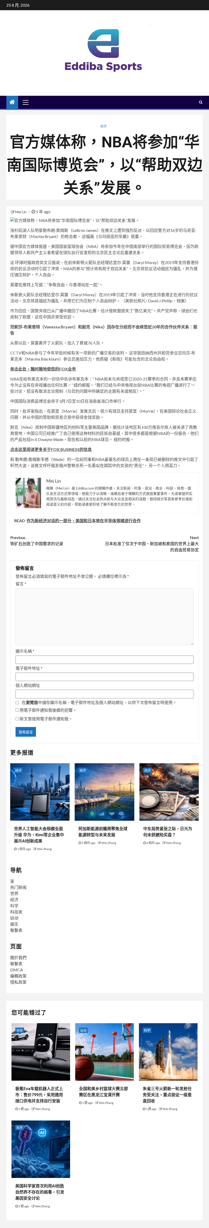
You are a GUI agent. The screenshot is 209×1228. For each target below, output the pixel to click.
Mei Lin (21, 212)
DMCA (16, 969)
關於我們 (18, 957)
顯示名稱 (25, 651)
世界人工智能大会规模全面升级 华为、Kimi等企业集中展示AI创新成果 (39, 834)
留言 (21, 583)
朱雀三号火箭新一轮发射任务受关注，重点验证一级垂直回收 (167, 1094)
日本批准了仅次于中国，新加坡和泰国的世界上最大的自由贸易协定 (152, 543)
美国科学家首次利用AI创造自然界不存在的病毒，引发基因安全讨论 (39, 1192)
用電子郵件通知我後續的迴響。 (48, 710)
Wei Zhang (44, 849)
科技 (20, 1030)
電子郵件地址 (29, 668)
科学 (14, 905)
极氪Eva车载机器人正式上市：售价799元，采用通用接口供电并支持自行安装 (39, 1094)
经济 (103, 126)
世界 (14, 893)
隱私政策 (18, 982)
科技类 (16, 911)
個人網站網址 (28, 685)
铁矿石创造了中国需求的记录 (36, 540)
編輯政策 (18, 975)
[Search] (201, 102)
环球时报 (23, 262)
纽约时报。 (124, 439)
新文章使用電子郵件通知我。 (46, 718)
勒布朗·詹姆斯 (28, 459)
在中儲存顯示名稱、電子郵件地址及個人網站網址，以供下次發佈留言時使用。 (99, 702)
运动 (14, 917)
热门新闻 (18, 887)
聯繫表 (16, 930)
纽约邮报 (82, 385)
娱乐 (14, 924)
